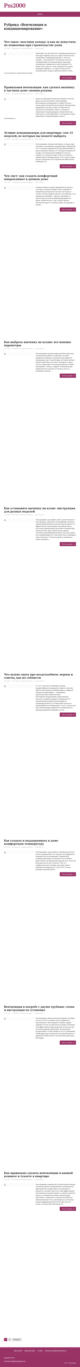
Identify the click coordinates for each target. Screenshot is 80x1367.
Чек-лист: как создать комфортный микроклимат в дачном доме (30, 177)
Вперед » (16, 1339)
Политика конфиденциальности (55, 1350)
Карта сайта (18, 1350)
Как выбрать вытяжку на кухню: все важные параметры (37, 343)
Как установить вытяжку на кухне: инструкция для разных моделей (39, 509)
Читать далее (67, 78)
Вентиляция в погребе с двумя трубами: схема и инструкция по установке (39, 1008)
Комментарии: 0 (39, 48)
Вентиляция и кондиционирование (22, 48)
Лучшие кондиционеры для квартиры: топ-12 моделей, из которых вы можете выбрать (38, 134)
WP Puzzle (72, 1363)
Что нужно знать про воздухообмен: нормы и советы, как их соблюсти (38, 676)
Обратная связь (29, 1350)
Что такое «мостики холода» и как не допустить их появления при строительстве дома (40, 43)
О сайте (40, 1350)
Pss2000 (14, 5)
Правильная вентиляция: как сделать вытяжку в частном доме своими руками (39, 88)
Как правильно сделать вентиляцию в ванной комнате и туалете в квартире (38, 1174)
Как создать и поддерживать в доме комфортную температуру (31, 842)
